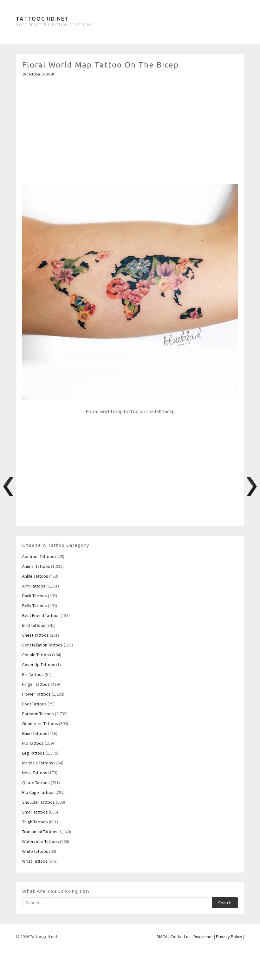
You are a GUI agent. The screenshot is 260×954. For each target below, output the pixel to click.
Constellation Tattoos (42, 645)
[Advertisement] (130, 127)
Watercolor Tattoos (40, 841)
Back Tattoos (34, 596)
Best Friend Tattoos (41, 615)
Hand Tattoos (34, 733)
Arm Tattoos (33, 586)
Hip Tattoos (33, 743)
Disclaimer (203, 936)
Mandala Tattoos (37, 763)
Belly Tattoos (34, 605)
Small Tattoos (35, 812)
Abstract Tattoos (38, 556)
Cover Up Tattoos (38, 664)
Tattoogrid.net (42, 19)
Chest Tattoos (35, 635)
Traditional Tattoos (39, 831)
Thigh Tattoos (35, 822)
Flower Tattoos (36, 694)
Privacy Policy (229, 936)
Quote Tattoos (36, 782)
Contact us (180, 936)
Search (224, 902)
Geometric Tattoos (40, 723)
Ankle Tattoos (35, 576)
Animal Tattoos (36, 566)
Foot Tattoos (34, 704)
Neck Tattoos (34, 773)
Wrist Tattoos (35, 861)
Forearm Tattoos (38, 714)
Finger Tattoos (36, 684)
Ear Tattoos (33, 674)
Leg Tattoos (33, 753)
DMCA (162, 936)
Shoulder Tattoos (38, 802)
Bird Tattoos (33, 625)
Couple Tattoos (36, 655)
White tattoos (35, 851)
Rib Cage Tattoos (38, 792)
